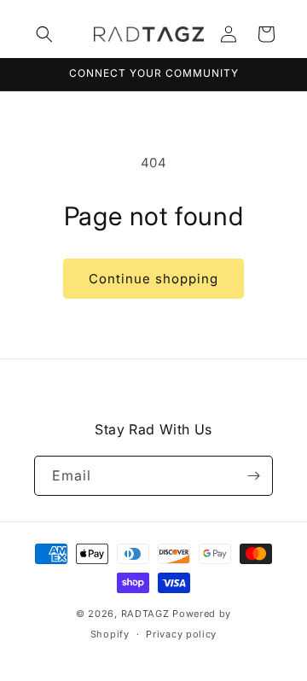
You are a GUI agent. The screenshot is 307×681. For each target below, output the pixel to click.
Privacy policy (181, 634)
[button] (44, 34)
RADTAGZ (145, 614)
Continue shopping (153, 279)
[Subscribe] (253, 476)
